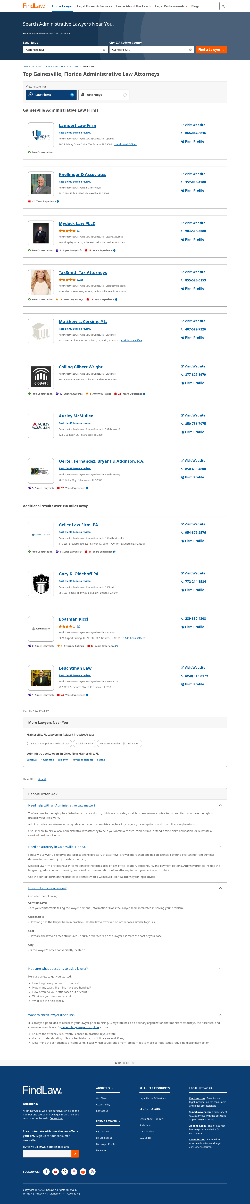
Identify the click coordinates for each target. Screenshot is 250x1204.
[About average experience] (58, 201)
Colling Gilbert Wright (81, 366)
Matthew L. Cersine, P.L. (83, 321)
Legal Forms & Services (152, 1098)
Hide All (42, 779)
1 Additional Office (131, 340)
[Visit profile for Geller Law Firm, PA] (41, 534)
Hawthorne (47, 759)
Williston (63, 759)
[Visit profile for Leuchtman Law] (41, 677)
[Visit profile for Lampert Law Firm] (41, 135)
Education (133, 743)
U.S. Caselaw (146, 1131)
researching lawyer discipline (80, 1027)
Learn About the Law (151, 1119)
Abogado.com (197, 1125)
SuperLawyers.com (200, 1112)
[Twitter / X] (64, 1171)
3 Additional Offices (134, 638)
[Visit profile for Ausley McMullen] (41, 425)
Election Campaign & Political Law (49, 743)
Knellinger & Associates (82, 174)
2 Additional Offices (125, 144)
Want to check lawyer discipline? (51, 1015)
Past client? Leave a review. (75, 132)
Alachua (32, 759)
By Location (102, 1131)
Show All (28, 779)
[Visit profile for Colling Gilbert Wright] (41, 376)
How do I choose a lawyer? (47, 888)
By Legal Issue (104, 1137)
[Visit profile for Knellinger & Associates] (41, 184)
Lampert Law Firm (77, 125)
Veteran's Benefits (110, 743)
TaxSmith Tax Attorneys (83, 272)
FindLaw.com (197, 1098)
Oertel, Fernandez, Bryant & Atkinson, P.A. (101, 461)
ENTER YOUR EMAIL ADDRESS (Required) (46, 1147)
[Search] (223, 6)
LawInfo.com (197, 1139)
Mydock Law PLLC (77, 223)
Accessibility (103, 1104)
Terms (27, 1193)
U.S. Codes (145, 1137)
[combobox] (65, 49)
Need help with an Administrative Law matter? (61, 805)
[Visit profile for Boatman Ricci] (41, 628)
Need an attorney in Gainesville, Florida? (57, 847)
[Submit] (75, 1154)
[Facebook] (46, 1171)
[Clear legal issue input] (104, 49)
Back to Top (126, 1063)
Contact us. (56, 1118)
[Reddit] (83, 1171)
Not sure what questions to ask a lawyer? (58, 968)
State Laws (145, 1125)
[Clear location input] (190, 49)
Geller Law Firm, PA (78, 524)
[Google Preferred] (92, 1171)
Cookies (72, 1193)
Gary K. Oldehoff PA (79, 573)
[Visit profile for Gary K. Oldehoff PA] (41, 583)
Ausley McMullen (76, 416)
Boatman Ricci (73, 619)
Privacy (40, 1193)
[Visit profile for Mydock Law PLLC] (41, 233)
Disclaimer (55, 1193)
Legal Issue (30, 42)
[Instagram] (74, 1171)
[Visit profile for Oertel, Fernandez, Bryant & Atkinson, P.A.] (41, 471)
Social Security (84, 743)
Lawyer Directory (32, 66)
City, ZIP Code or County (125, 42)
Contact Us (102, 1110)
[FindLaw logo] (35, 6)
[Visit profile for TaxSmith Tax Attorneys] (41, 282)
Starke (101, 759)
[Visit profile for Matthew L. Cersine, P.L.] (41, 331)
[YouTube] (55, 1171)
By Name (101, 1150)
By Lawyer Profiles (106, 1144)
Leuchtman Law (75, 668)
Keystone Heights (82, 759)
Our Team (101, 1098)
